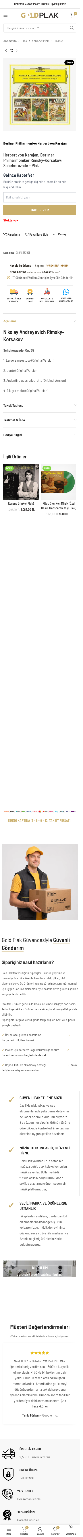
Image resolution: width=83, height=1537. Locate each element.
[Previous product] (6, 50)
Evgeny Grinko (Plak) (21, 503)
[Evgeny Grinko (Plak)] (21, 482)
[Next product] (16, 50)
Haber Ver (40, 209)
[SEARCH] (71, 27)
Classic (58, 41)
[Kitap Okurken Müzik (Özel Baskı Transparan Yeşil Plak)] (58, 482)
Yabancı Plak (40, 41)
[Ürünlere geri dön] (11, 50)
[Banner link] (39, 1268)
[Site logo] (40, 15)
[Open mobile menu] (5, 15)
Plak (24, 41)
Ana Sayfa (10, 41)
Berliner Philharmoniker (20, 143)
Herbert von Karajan (52, 143)
